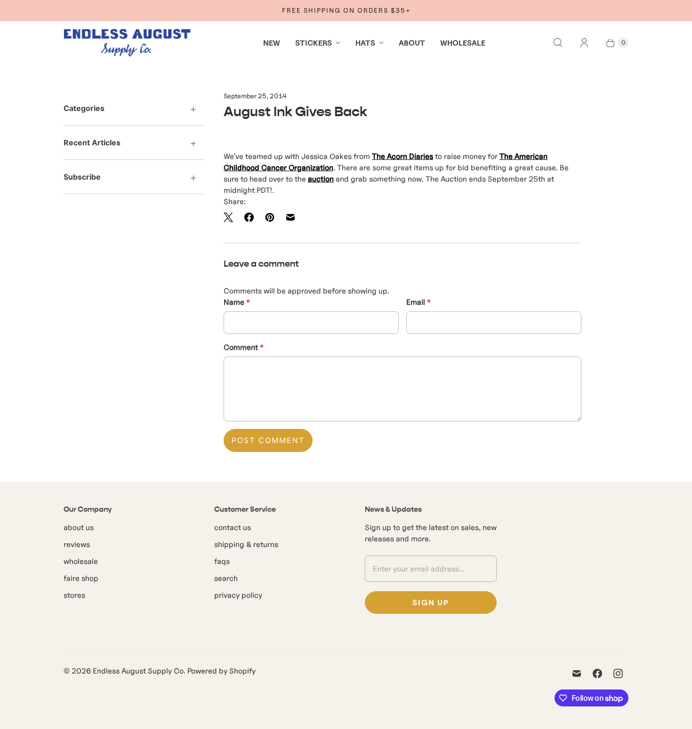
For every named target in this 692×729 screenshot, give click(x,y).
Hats (365, 43)
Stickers (313, 43)
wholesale (81, 561)
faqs (222, 561)
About (412, 43)
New (271, 43)
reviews (77, 544)
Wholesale (462, 43)
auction (321, 178)
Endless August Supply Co (138, 670)
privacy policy (238, 595)
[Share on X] (231, 217)
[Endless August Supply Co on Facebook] (597, 673)
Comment (244, 347)
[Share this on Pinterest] (269, 217)
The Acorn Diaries (402, 156)
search (226, 578)
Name (237, 302)
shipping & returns (246, 544)
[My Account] (584, 43)
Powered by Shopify (221, 670)
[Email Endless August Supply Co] (576, 673)
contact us (232, 527)
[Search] (558, 43)
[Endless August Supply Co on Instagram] (618, 673)
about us (79, 527)
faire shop (81, 578)
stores (74, 595)
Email (418, 302)
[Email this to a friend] (290, 217)
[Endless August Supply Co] (127, 43)
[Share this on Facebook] (249, 217)
